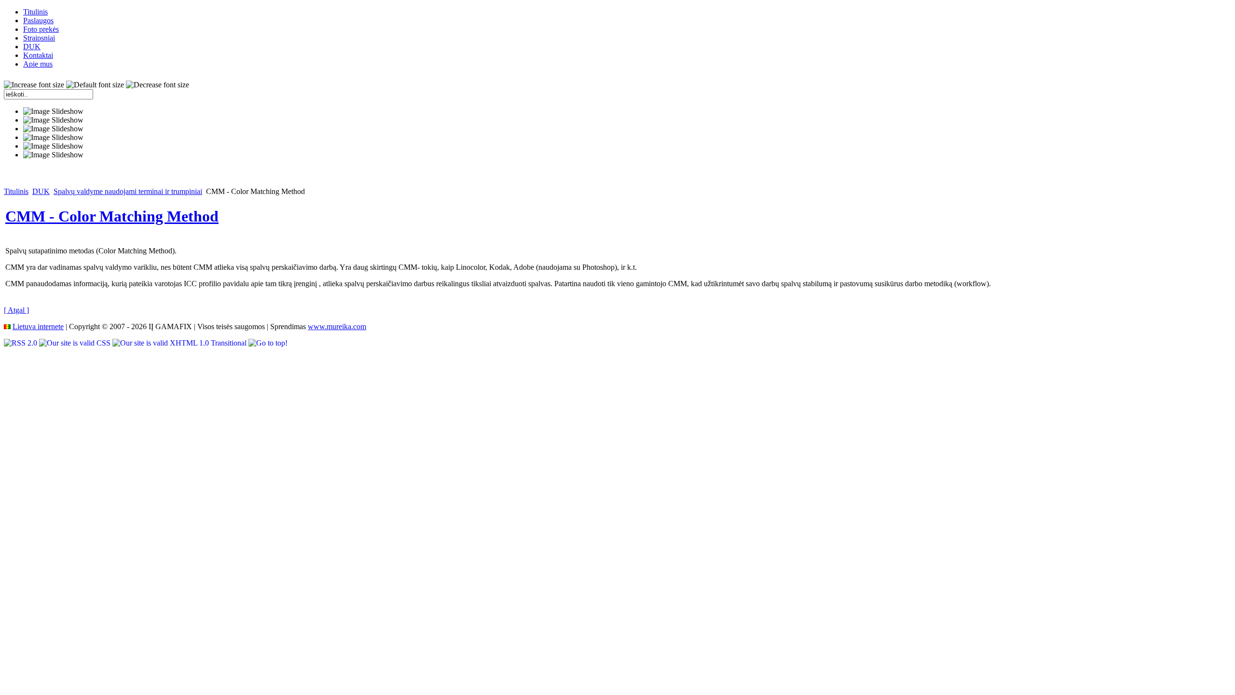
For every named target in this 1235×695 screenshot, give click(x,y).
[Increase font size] (34, 85)
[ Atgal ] (16, 310)
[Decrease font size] (157, 85)
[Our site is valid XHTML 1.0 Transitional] (180, 343)
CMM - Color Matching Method (112, 216)
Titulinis (16, 191)
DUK (41, 191)
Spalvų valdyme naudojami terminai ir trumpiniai (128, 191)
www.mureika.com (337, 326)
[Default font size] (95, 85)
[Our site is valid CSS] (75, 343)
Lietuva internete (38, 326)
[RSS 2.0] (21, 343)
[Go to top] (268, 343)
